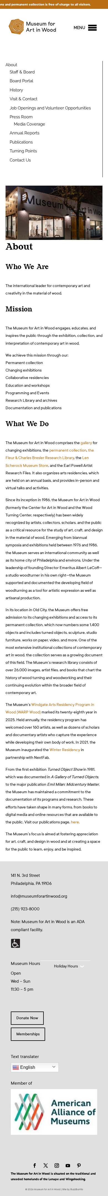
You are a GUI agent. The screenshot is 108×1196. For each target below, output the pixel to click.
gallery (86, 443)
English (27, 1067)
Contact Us (20, 160)
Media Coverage (29, 124)
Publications (21, 142)
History (16, 90)
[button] (79, 27)
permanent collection (67, 450)
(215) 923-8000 (25, 908)
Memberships (28, 1034)
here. (75, 822)
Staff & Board (22, 72)
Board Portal (21, 80)
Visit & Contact (23, 98)
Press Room (21, 116)
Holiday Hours (66, 966)
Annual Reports (24, 132)
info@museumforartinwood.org (39, 896)
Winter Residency (65, 749)
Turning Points (23, 150)
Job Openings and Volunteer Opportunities (50, 108)
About (11, 64)
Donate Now (27, 1018)
